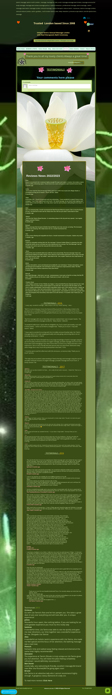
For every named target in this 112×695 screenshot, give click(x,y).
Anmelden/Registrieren (74, 62)
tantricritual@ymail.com (26, 688)
